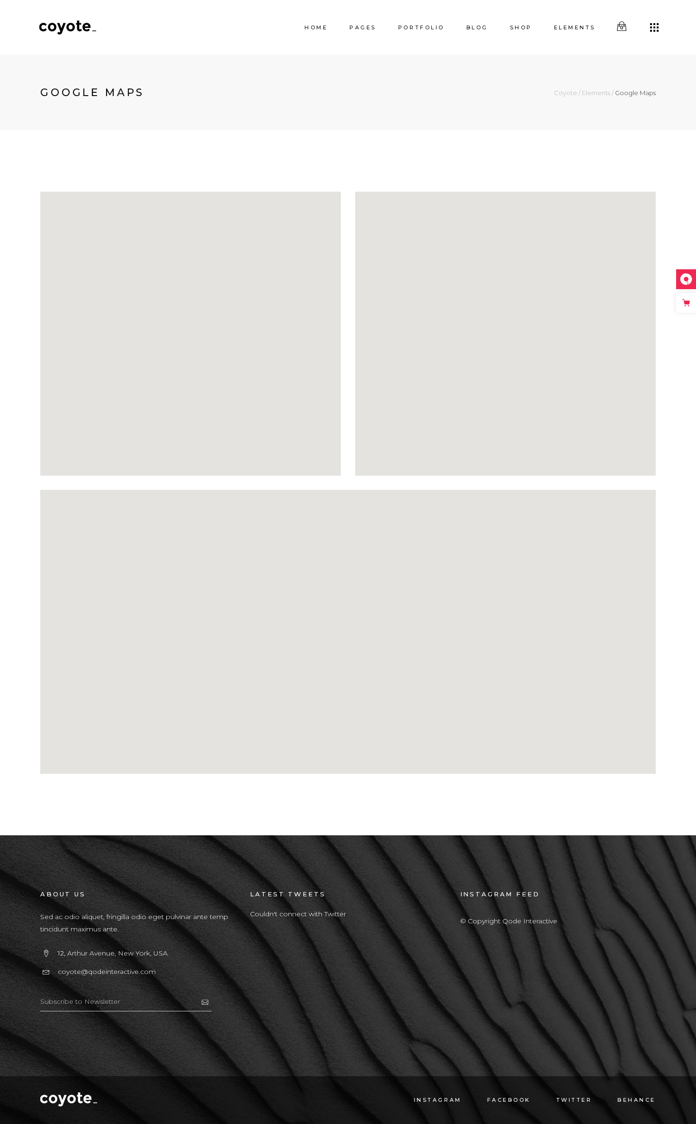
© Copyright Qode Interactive (508, 921)
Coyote (565, 93)
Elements (596, 93)
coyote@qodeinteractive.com (107, 971)
